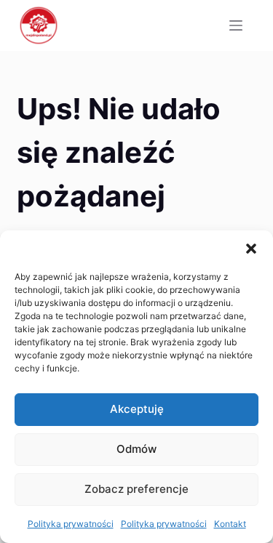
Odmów (136, 449)
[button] (251, 248)
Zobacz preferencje (136, 489)
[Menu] (235, 25)
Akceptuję (137, 409)
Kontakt (230, 523)
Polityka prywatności (71, 523)
